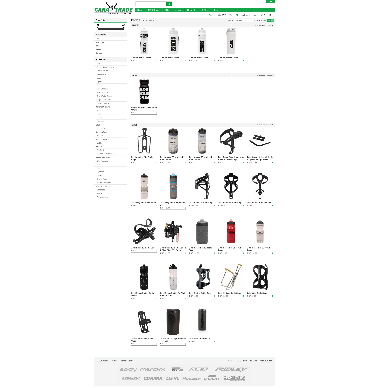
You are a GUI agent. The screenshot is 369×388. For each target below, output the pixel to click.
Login (271, 2)
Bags (99, 85)
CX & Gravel (153, 10)
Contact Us (268, 15)
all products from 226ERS (264, 25)
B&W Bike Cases (103, 157)
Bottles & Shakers (104, 183)
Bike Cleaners (102, 92)
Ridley (98, 49)
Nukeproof (100, 42)
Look (98, 39)
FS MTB (204, 10)
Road (139, 10)
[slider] (97, 29)
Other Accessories (103, 186)
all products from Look (265, 75)
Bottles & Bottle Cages (105, 71)
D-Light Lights (101, 139)
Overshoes (101, 121)
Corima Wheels (102, 132)
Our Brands (103, 361)
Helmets (100, 168)
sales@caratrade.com (247, 15)
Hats (98, 114)
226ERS (99, 175)
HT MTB (191, 10)
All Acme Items (102, 197)
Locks (99, 78)
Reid (97, 46)
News (114, 361)
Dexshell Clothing (103, 107)
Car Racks (101, 150)
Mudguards (101, 74)
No (272, 20)
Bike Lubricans (103, 89)
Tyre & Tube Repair (104, 96)
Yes (269, 20)
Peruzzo (99, 147)
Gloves (99, 118)
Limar (98, 165)
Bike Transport (102, 161)
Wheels (100, 136)
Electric (178, 10)
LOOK (98, 125)
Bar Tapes (101, 190)
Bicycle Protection (104, 100)
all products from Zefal (265, 125)
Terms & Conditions (128, 361)
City (167, 10)
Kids (216, 10)
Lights (99, 82)
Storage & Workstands (105, 154)
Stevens (99, 53)
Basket (99, 193)
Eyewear (100, 172)
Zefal (98, 64)
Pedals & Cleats (103, 129)
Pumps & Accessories (105, 67)
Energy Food (102, 179)
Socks (99, 111)
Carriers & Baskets (104, 103)
